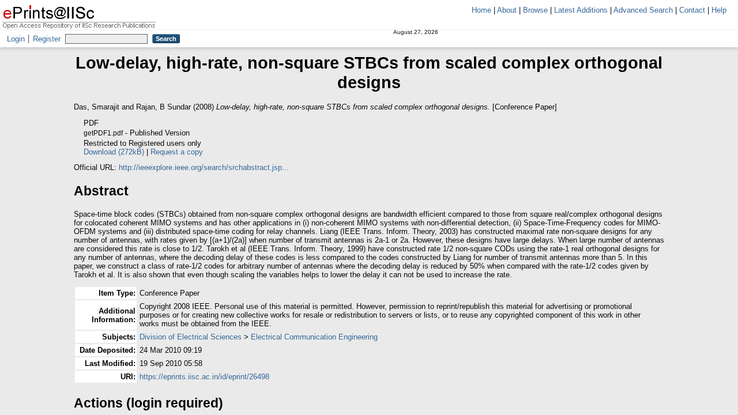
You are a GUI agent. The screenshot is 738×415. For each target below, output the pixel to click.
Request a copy (176, 152)
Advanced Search (643, 10)
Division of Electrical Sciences (191, 337)
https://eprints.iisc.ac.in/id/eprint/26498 (204, 376)
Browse (535, 10)
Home (481, 10)
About (507, 10)
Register (47, 39)
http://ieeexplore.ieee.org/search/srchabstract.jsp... (204, 167)
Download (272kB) (114, 152)
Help (718, 10)
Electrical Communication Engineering (314, 337)
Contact (692, 10)
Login (16, 39)
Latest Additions (581, 10)
